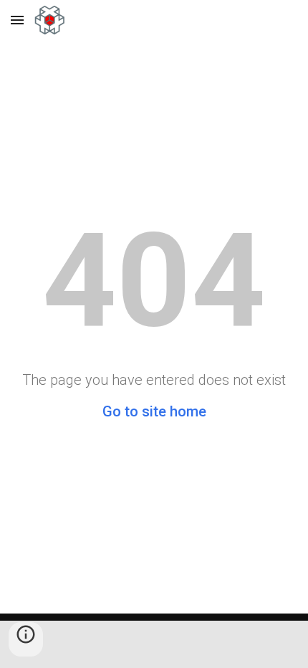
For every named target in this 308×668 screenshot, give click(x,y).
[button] (17, 19)
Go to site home (154, 411)
